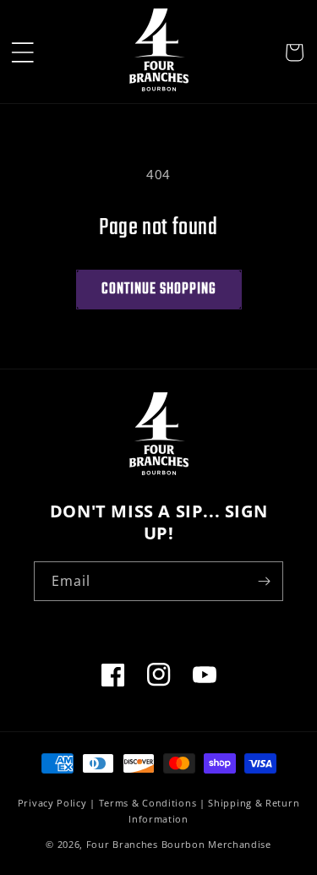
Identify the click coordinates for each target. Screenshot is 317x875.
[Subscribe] (263, 581)
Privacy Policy (52, 802)
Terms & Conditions (148, 802)
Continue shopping (158, 289)
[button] (23, 52)
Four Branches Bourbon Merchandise (178, 844)
